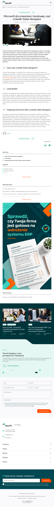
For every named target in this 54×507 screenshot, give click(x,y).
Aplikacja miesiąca (8, 169)
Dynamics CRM (8, 77)
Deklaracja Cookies (32, 498)
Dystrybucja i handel (11, 7)
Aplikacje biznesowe (9, 170)
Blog (5, 7)
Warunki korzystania (40, 496)
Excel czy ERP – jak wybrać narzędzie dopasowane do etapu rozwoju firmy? (20, 191)
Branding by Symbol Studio (27, 502)
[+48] (39, 388)
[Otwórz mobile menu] (50, 2)
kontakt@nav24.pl (9, 435)
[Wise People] (27, 501)
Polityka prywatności (31, 496)
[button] (27, 444)
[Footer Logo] (8, 425)
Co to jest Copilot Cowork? (9, 189)
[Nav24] (7, 2)
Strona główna (3, 7)
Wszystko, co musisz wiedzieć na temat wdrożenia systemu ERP (17, 297)
